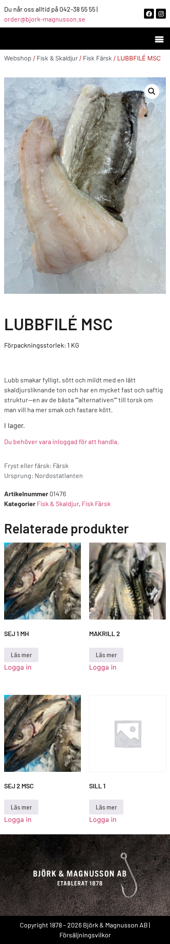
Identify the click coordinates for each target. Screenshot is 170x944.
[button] (159, 39)
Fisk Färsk (97, 58)
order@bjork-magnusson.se (44, 19)
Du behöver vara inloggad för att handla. (61, 441)
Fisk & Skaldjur (57, 58)
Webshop (17, 58)
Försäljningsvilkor (85, 935)
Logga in (17, 667)
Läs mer (21, 654)
